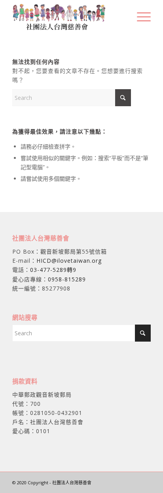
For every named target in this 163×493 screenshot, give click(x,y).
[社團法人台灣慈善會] (67, 16)
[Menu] (140, 16)
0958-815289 (67, 279)
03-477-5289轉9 (53, 269)
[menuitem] (140, 16)
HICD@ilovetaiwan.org (69, 260)
